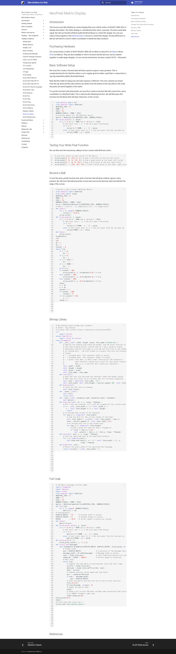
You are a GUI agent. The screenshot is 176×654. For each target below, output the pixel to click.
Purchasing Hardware (138, 18)
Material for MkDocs (35, 651)
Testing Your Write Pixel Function (142, 24)
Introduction (135, 15)
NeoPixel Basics (78, 36)
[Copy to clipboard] (124, 102)
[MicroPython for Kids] (23, 2)
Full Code (134, 34)
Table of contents (137, 12)
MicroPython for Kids (29, 12)
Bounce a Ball (135, 27)
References (135, 36)
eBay (114, 52)
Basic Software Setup (138, 21)
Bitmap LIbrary (136, 30)
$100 (52, 55)
